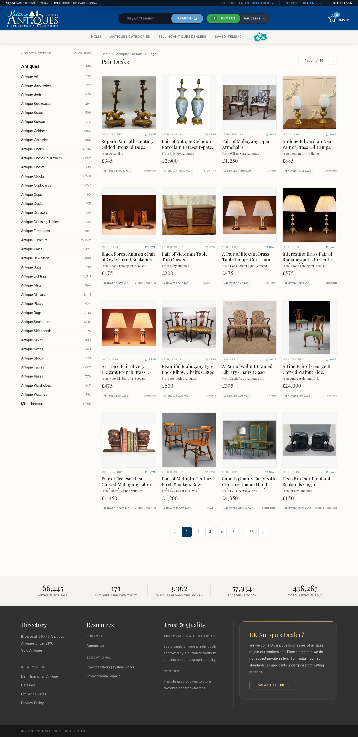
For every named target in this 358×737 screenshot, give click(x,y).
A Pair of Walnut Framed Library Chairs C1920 (247, 369)
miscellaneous (145, 283)
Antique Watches (56, 394)
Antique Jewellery (56, 258)
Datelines (28, 685)
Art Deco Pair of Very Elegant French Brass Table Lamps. (123, 372)
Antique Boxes (56, 113)
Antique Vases (56, 376)
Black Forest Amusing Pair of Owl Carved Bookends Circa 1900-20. (128, 260)
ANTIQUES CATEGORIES (130, 36)
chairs (272, 171)
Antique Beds (56, 94)
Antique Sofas (56, 349)
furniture (269, 508)
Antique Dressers (56, 213)
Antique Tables (56, 367)
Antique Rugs (56, 313)
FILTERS (225, 18)
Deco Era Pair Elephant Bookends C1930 (306, 481)
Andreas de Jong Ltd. (304, 378)
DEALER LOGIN (342, 3)
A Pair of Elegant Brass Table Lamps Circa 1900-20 (248, 260)
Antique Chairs (56, 149)
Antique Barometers (56, 85)
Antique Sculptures (56, 322)
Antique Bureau (56, 122)
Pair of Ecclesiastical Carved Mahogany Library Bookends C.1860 (128, 484)
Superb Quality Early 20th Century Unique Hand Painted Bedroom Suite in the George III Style (248, 487)
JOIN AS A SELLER (270, 685)
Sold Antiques (32, 650)
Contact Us (95, 646)
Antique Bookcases (56, 104)
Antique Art (56, 76)
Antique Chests (56, 167)
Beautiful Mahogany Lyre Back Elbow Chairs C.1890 (188, 369)
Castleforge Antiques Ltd (247, 378)
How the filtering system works (110, 667)
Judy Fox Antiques (182, 153)
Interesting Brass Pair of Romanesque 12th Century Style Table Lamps (309, 260)
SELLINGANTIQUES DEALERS (182, 36)
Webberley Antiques (183, 378)
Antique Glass (56, 249)
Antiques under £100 (37, 643)
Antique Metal (56, 285)
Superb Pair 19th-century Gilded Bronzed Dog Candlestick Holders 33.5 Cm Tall (127, 150)
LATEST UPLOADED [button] (254, 3)
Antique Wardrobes (56, 385)
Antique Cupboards (56, 185)
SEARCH (184, 18)
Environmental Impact (103, 676)
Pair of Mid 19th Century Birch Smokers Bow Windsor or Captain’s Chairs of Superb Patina (187, 487)
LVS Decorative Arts (183, 491)
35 (252, 532)
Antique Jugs (56, 267)
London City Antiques (305, 153)
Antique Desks (56, 204)
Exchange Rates (33, 694)
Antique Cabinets (56, 131)
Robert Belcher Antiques (125, 491)
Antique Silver (56, 340)
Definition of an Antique (39, 676)
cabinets (209, 283)
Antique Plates (56, 304)
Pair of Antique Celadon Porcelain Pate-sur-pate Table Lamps (187, 147)
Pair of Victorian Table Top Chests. (185, 257)
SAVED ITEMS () (229, 36)
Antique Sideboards (56, 331)
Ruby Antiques (179, 266)
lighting (150, 171)
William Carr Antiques (244, 153)
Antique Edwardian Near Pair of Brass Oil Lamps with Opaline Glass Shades (308, 150)
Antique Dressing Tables (56, 222)
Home (106, 54)
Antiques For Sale (129, 54)
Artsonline (116, 153)
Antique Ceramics (56, 140)
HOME (96, 36)
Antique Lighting (56, 276)
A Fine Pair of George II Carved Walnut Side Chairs (306, 372)
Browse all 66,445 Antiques (42, 636)
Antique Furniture (56, 240)
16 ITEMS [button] (310, 3)
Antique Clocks (56, 176)
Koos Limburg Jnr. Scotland (127, 266)
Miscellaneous (56, 404)
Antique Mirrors (56, 295)
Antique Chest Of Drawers (56, 158)
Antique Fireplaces (56, 231)
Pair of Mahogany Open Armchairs (246, 144)
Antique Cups (56, 195)
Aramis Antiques (301, 491)
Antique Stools (56, 358)
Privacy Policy (32, 703)
